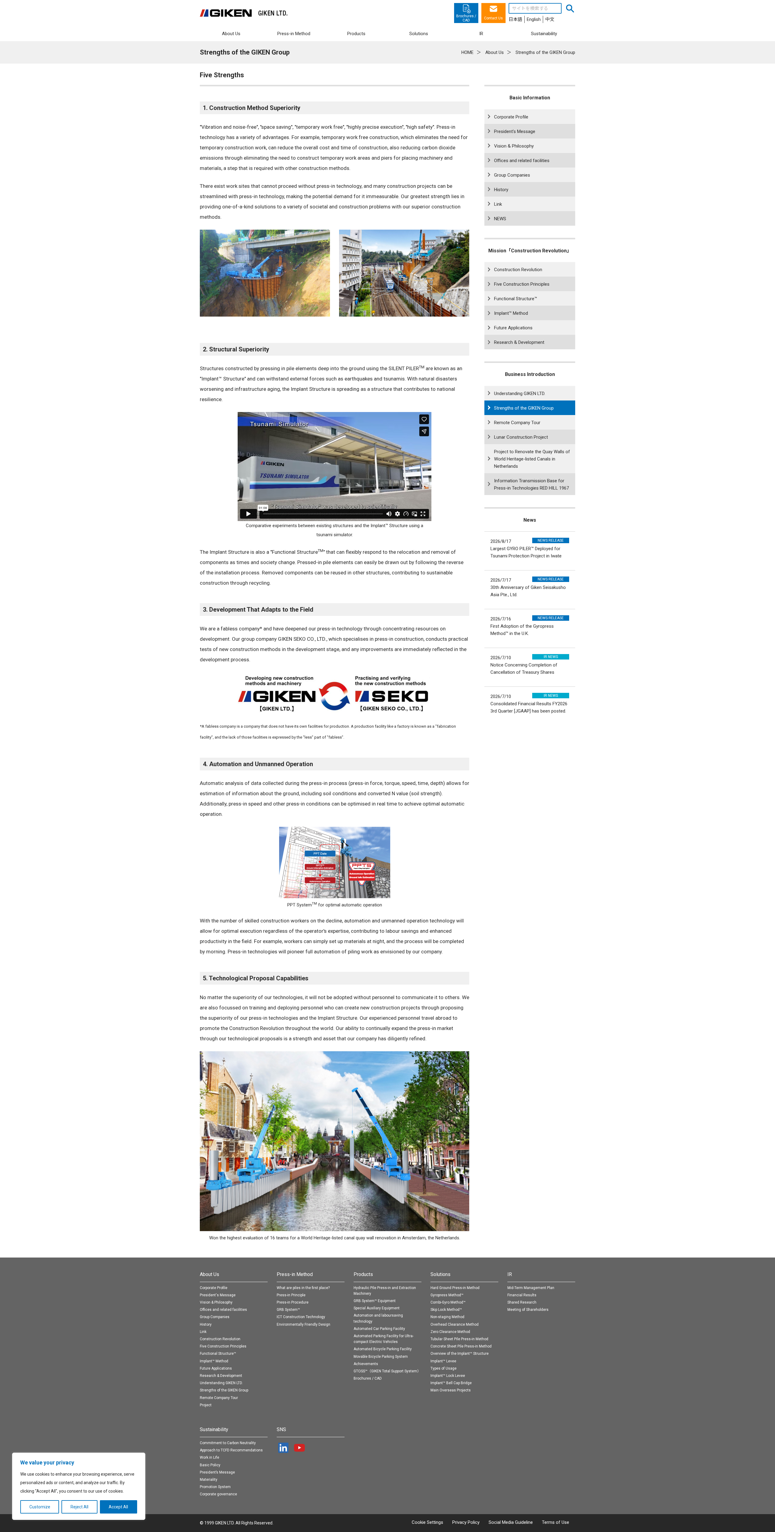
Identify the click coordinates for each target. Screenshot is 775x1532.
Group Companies (512, 175)
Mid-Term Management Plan (530, 1288)
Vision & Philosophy (514, 146)
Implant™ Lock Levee (447, 1376)
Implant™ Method (511, 313)
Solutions (440, 1274)
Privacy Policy (466, 1522)
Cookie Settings (427, 1522)
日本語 (515, 19)
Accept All (118, 1506)
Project (206, 1405)
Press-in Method (295, 1274)
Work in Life (209, 1457)
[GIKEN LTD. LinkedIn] (284, 1448)
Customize (39, 1506)
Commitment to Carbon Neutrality (228, 1443)
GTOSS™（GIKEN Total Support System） (387, 1371)
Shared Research (521, 1302)
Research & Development (519, 342)
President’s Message (217, 1472)
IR (509, 1274)
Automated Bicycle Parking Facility (383, 1349)
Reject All (79, 1506)
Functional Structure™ (515, 298)
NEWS (500, 218)
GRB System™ (288, 1310)
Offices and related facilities (521, 160)
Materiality (208, 1479)
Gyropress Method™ (446, 1295)
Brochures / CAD (368, 1378)
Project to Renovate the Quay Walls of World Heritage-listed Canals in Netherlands (532, 459)
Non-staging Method (447, 1317)
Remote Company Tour (517, 422)
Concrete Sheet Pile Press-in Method (461, 1346)
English (534, 19)
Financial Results (521, 1295)
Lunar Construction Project (521, 437)
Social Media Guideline (511, 1522)
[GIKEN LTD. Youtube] (299, 1448)
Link (498, 204)
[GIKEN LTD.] (244, 13)
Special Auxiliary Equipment (377, 1308)
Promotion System (215, 1487)
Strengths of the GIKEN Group (524, 408)
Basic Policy (210, 1465)
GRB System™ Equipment (375, 1301)
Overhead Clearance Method (454, 1324)
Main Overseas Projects (450, 1390)
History (501, 189)
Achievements (366, 1364)
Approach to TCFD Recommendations (231, 1450)
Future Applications (513, 328)
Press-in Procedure (292, 1302)
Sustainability (214, 1429)
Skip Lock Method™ (446, 1310)
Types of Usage (443, 1368)
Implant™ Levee (443, 1361)
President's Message (514, 131)
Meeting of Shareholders (528, 1310)
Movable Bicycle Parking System (381, 1356)
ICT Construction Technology (301, 1317)
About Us (209, 1274)
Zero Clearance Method (450, 1332)
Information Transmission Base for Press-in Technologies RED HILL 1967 (531, 484)
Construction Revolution (518, 269)
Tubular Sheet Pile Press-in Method (459, 1339)
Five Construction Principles (521, 284)
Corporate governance (218, 1494)
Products (363, 1274)
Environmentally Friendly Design (303, 1324)
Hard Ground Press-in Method (455, 1288)
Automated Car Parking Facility (379, 1329)
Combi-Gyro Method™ (448, 1302)
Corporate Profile (511, 117)
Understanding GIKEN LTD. (519, 393)
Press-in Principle (291, 1295)
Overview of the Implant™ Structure (459, 1353)
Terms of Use (555, 1522)
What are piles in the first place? (303, 1288)
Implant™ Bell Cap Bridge (451, 1383)
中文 (549, 19)
